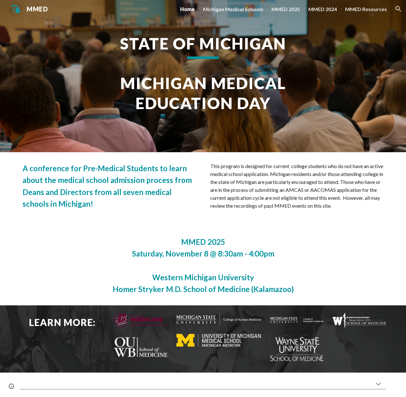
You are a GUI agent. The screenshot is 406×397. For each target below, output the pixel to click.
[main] (203, 76)
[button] (398, 8)
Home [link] (187, 9)
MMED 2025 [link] (286, 9)
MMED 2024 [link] (322, 9)
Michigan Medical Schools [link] (233, 9)
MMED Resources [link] (366, 9)
